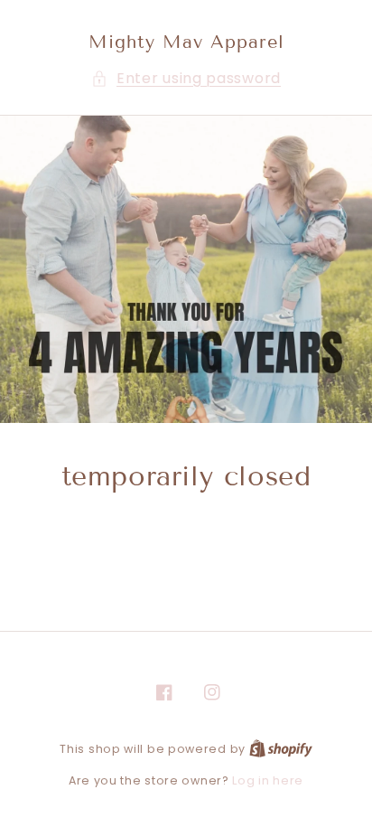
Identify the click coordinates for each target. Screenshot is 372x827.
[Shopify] (280, 748)
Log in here (267, 780)
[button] (186, 79)
